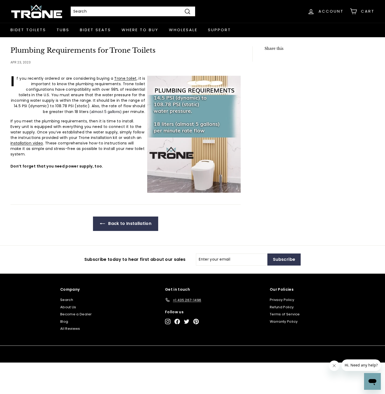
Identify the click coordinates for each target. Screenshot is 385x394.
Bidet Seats (95, 30)
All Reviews (70, 328)
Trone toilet (125, 78)
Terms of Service (285, 314)
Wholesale (183, 30)
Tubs (63, 30)
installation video (26, 143)
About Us (68, 307)
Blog (64, 321)
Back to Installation (129, 223)
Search (66, 299)
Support (219, 30)
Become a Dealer (76, 314)
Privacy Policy (282, 299)
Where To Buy (140, 30)
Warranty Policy (284, 321)
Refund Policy (282, 307)
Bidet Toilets (28, 30)
